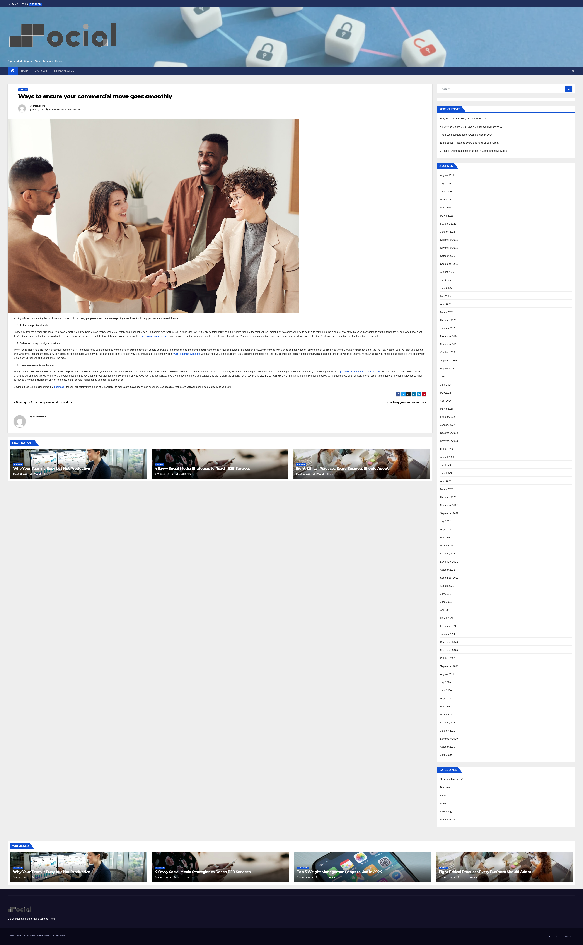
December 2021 (449, 561)
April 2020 (446, 706)
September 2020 (449, 666)
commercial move (57, 109)
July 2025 (445, 280)
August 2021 (447, 586)
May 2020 (445, 698)
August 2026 (447, 175)
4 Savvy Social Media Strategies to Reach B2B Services (202, 468)
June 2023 (446, 473)
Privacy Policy (64, 71)
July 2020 (445, 682)
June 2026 (446, 191)
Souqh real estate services (155, 336)
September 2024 (449, 360)
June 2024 (446, 384)
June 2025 (446, 288)
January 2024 (447, 425)
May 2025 (445, 296)
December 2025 (449, 240)
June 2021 (446, 602)
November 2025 (449, 248)
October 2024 (447, 352)
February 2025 (448, 320)
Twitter (568, 936)
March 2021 (446, 618)
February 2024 (448, 417)
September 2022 (449, 513)
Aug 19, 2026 (448, 877)
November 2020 (449, 650)
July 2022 (445, 521)
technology (446, 811)
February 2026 (448, 223)
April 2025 (446, 304)
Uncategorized (448, 819)
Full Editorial (39, 105)
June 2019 (446, 755)
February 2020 (448, 722)
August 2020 (447, 674)
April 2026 (446, 207)
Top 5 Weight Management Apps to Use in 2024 (466, 134)
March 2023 (446, 489)
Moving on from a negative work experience (45, 402)
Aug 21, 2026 (22, 877)
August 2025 (447, 272)
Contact (41, 71)
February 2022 (448, 553)
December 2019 (449, 738)
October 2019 (447, 746)
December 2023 (449, 433)
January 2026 (447, 231)
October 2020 (447, 658)
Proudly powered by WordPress (22, 935)
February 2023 (448, 497)
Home (24, 71)
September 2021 (449, 578)
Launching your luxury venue (404, 402)
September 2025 (449, 264)
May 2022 (445, 529)
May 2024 (445, 392)
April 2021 (446, 610)
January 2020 (447, 730)
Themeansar (60, 935)
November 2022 (449, 505)
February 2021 (448, 626)
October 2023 (447, 449)
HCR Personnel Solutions (186, 354)
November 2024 (449, 344)
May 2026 (445, 199)
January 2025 (447, 328)
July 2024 (445, 376)
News (443, 803)
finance (444, 795)
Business (23, 89)
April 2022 (446, 537)
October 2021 (447, 569)
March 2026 (446, 215)
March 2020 (446, 714)
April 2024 (446, 400)
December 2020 (449, 642)
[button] (573, 71)
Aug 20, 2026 (306, 877)
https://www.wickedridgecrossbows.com (359, 371)
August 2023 (447, 457)
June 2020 (446, 690)
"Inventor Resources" (452, 779)
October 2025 (447, 256)
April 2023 (446, 481)
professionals (74, 109)
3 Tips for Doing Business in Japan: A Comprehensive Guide (473, 151)
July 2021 (445, 594)
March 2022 (446, 545)
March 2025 (446, 312)
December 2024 (449, 336)
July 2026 (445, 183)
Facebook (553, 936)
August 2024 (447, 368)
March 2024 (446, 409)
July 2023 (445, 465)
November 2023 (449, 441)
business (59, 387)
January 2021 (447, 634)
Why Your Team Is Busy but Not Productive (51, 468)
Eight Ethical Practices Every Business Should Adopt (342, 468)
